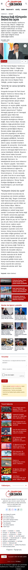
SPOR (19, 532)
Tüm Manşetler (7, 523)
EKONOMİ (24, 9)
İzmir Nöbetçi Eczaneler (9, 514)
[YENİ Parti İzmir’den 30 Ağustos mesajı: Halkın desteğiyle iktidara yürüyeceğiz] (7, 326)
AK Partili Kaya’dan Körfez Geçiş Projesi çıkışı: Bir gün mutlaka (7, 317)
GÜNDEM (11, 531)
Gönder (4, 381)
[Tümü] (26, 485)
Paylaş (5, 61)
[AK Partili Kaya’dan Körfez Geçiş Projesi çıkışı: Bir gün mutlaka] (7, 311)
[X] (9, 509)
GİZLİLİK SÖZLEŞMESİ (9, 541)
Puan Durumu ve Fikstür (9, 521)
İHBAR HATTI (10, 9)
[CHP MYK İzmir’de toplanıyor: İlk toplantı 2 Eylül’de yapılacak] (7, 342)
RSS (4, 556)
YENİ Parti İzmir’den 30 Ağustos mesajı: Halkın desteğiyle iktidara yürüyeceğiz (7, 332)
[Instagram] (12, 509)
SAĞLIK (24, 538)
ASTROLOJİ (12, 534)
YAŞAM (5, 539)
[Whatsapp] (21, 509)
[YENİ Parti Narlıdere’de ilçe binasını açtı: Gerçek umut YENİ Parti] (21, 342)
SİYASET (11, 14)
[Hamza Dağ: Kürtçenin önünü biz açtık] (14, 51)
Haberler (4, 14)
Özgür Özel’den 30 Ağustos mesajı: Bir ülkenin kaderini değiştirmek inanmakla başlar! (21, 333)
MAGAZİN (5, 538)
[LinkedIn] (15, 509)
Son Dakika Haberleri (8, 524)
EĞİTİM (11, 536)
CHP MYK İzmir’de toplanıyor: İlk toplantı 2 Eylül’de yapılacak (7, 348)
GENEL (18, 531)
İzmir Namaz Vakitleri (8, 517)
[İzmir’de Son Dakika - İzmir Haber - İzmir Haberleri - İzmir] (14, 3)
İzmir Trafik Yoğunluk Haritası (10, 519)
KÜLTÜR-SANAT (20, 536)
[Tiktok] (18, 509)
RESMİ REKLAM (14, 538)
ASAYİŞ (17, 9)
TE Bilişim (18, 561)
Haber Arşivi (6, 526)
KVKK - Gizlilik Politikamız (7, 569)
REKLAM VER (13, 543)
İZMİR (2, 9)
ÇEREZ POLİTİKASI (20, 544)
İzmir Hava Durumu (8, 516)
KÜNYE (5, 543)
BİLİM (19, 534)
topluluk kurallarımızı (16, 386)
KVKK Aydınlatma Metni (9, 546)
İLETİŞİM (19, 541)
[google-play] (17, 550)
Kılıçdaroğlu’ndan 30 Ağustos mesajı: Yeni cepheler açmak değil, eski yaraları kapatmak (21, 317)
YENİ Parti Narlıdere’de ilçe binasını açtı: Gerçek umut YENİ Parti (21, 348)
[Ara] (26, 4)
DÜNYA (5, 536)
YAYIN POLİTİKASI (8, 544)
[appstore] (9, 550)
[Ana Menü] (1, 4)
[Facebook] (7, 509)
